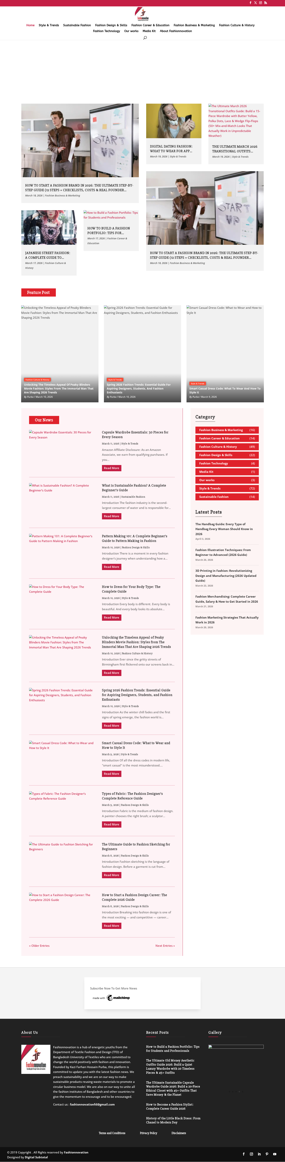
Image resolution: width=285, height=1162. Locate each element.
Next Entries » (165, 946)
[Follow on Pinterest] (267, 1154)
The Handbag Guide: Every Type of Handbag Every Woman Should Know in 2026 (224, 529)
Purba (30, 396)
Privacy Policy (148, 1133)
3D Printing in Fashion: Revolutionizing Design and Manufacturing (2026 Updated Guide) (225, 575)
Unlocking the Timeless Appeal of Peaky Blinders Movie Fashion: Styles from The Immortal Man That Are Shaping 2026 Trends (136, 642)
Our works (131, 31)
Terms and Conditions (112, 1133)
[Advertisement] (142, 69)
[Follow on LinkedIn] (259, 1154)
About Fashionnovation (176, 31)
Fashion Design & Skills (111, 25)
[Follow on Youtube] (275, 1154)
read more (111, 468)
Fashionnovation (76, 1152)
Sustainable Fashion (77, 25)
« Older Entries (39, 946)
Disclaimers (179, 1133)
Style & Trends (49, 25)
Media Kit (149, 31)
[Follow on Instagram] (251, 1154)
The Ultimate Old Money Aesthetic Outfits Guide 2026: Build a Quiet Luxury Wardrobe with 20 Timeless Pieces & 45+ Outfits (170, 1066)
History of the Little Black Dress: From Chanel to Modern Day (173, 1120)
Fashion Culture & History (237, 25)
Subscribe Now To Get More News (113, 988)
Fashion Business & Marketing (194, 25)
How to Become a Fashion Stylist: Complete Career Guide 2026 (169, 1107)
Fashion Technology (106, 31)
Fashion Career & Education (150, 25)
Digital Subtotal (36, 1157)
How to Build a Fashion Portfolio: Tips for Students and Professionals (173, 1049)
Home (30, 25)
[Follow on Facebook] (244, 1154)
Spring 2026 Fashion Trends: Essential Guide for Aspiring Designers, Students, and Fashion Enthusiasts (137, 695)
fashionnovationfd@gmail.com (92, 1104)
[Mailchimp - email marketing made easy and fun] (111, 1001)
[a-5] (235, 1099)
